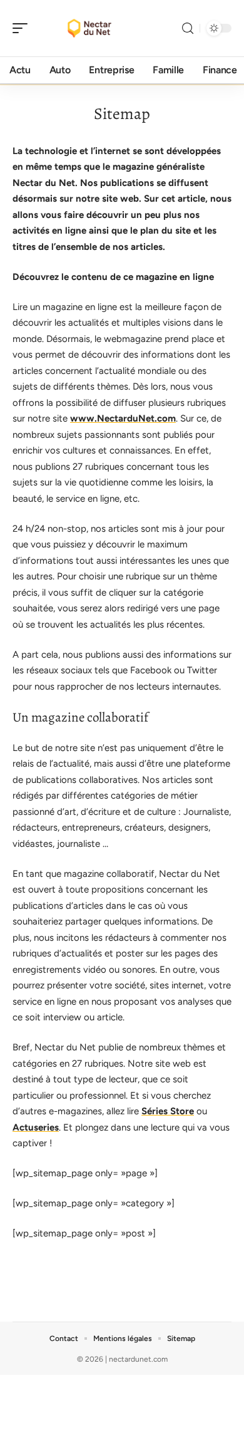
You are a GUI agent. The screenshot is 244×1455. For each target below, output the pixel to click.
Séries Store (167, 1111)
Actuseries (36, 1127)
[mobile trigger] (23, 28)
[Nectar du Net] (90, 28)
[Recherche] (187, 28)
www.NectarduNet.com (123, 418)
